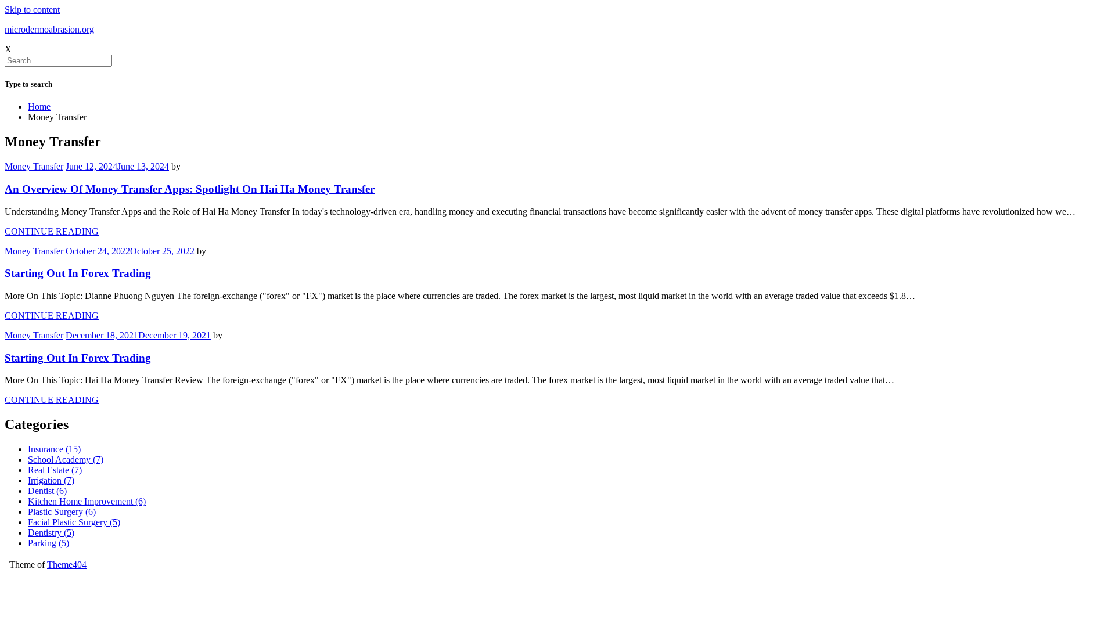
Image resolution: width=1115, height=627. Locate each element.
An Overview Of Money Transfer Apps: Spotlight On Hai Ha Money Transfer (190, 189)
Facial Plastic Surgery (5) (74, 522)
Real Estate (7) (55, 470)
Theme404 (67, 565)
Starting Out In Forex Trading (78, 273)
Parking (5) (48, 543)
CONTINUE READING (52, 231)
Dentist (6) (47, 491)
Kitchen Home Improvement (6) (87, 501)
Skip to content (32, 10)
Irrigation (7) (51, 480)
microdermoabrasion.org (49, 29)
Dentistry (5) (51, 533)
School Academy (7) (65, 459)
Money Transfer (34, 166)
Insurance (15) (54, 449)
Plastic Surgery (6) (62, 512)
